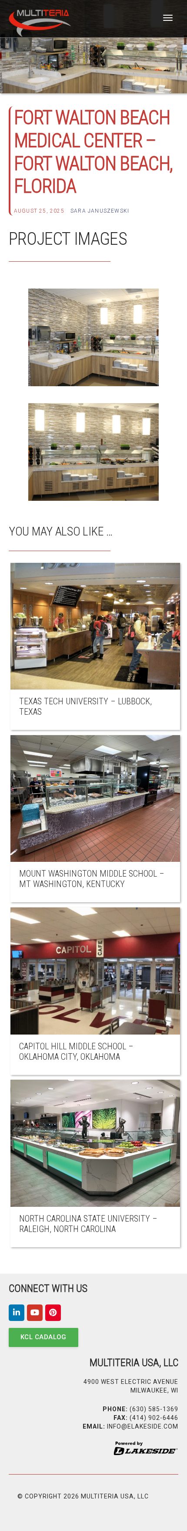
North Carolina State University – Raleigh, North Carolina (88, 1223)
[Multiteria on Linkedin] (16, 1312)
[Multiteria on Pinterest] (53, 1312)
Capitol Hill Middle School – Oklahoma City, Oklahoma (76, 1051)
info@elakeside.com (142, 1426)
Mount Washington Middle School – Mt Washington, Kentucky (91, 878)
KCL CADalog (43, 1337)
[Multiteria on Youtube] (35, 1312)
